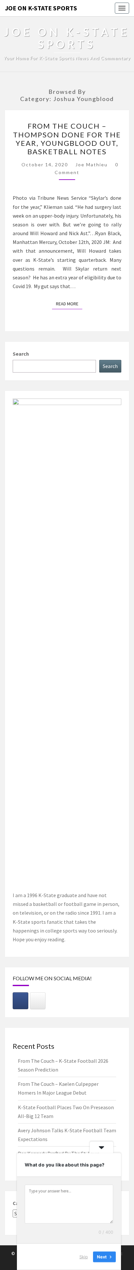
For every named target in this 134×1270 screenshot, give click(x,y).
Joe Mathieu (91, 164)
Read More (69, 303)
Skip (83, 1256)
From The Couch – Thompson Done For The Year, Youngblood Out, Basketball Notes (67, 138)
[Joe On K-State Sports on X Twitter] (38, 1000)
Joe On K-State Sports (41, 8)
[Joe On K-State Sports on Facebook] (20, 1000)
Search (21, 353)
